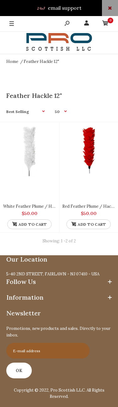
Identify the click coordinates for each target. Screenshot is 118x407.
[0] (105, 24)
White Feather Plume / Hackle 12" (35, 206)
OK (19, 370)
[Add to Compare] (48, 133)
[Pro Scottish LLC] (59, 43)
